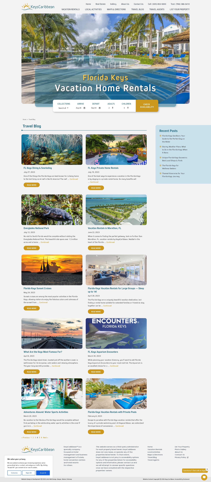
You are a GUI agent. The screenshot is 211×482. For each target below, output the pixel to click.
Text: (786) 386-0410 (180, 4)
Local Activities (93, 9)
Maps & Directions (116, 9)
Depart (95, 104)
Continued (74, 179)
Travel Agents (156, 9)
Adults (111, 104)
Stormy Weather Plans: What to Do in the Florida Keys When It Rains (174, 150)
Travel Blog (137, 9)
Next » (45, 437)
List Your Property (180, 9)
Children (126, 104)
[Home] (37, 6)
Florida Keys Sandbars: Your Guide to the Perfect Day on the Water (173, 139)
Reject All (29, 473)
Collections (63, 104)
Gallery (113, 4)
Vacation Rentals (71, 9)
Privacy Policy (180, 457)
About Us (125, 4)
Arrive (80, 104)
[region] (28, 466)
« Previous (25, 437)
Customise (14, 473)
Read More (31, 185)
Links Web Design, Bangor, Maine (56, 479)
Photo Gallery (180, 449)
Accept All (43, 473)
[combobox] (64, 108)
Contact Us (138, 4)
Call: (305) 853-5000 (157, 4)
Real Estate (101, 4)
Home (88, 4)
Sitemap (69, 479)
